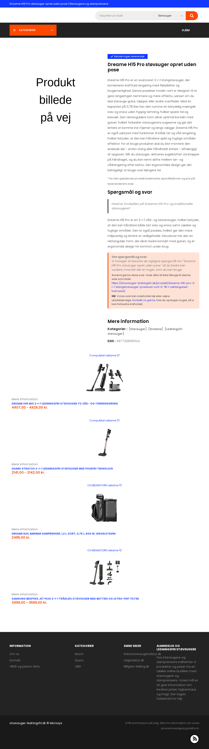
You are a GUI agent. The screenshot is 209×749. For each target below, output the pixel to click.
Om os (14, 654)
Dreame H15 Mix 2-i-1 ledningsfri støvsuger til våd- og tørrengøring (65, 403)
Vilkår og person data (25, 666)
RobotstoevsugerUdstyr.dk (142, 654)
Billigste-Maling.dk (136, 666)
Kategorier (27, 30)
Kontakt (15, 660)
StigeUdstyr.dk (134, 660)
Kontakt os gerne (143, 300)
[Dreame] (155, 329)
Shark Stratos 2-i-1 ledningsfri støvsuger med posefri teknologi (62, 469)
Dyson (79, 660)
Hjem (186, 30)
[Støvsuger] (138, 329)
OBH (78, 666)
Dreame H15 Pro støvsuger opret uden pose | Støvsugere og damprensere (59, 4)
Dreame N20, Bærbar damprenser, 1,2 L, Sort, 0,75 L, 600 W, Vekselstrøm (64, 534)
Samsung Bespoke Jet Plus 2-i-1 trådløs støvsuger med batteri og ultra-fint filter (75, 599)
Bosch (79, 654)
